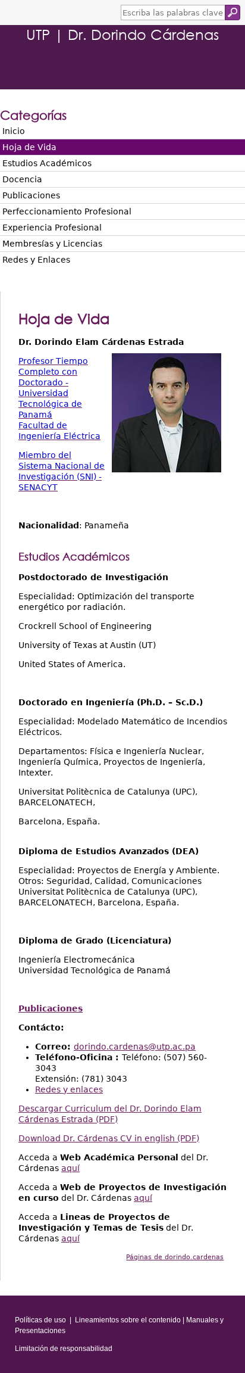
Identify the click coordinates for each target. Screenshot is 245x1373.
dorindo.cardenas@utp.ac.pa (135, 1046)
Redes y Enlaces (36, 259)
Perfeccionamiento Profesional (66, 211)
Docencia (22, 179)
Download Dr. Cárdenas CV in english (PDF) (108, 1138)
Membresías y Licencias (52, 243)
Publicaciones (31, 195)
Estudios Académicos (47, 163)
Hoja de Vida (29, 147)
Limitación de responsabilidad (63, 1348)
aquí (70, 1168)
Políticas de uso (40, 1320)
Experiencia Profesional (52, 227)
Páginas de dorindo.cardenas (175, 1257)
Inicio (13, 131)
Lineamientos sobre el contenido (128, 1320)
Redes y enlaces (69, 1089)
